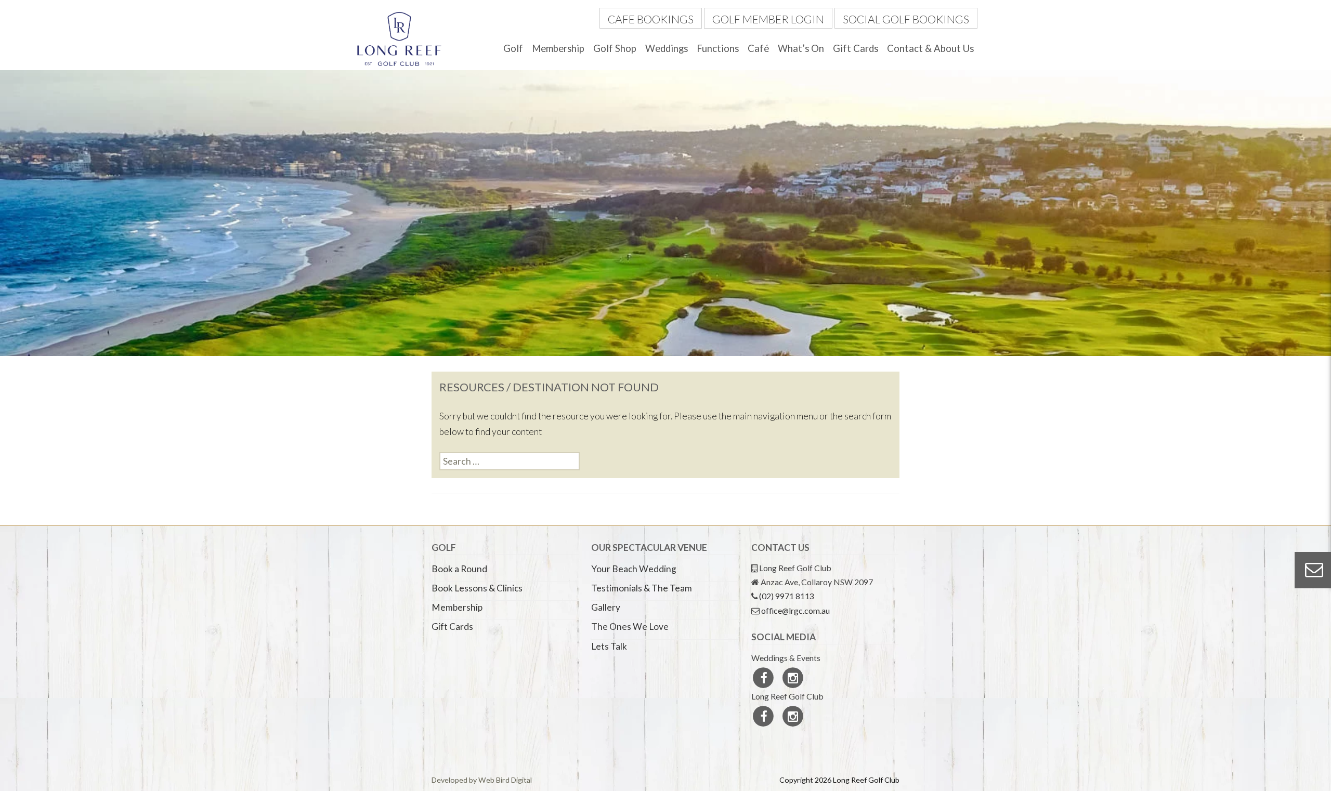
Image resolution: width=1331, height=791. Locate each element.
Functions (718, 48)
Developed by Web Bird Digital (482, 779)
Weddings (666, 48)
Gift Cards (855, 48)
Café (758, 48)
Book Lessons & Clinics (477, 588)
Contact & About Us (930, 48)
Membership (558, 48)
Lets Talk (609, 646)
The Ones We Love (630, 626)
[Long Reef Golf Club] (399, 37)
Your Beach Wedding (633, 568)
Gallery (605, 607)
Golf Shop (614, 48)
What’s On (801, 48)
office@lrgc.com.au (795, 610)
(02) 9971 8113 (786, 596)
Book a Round (459, 568)
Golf (513, 48)
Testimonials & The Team (641, 588)
